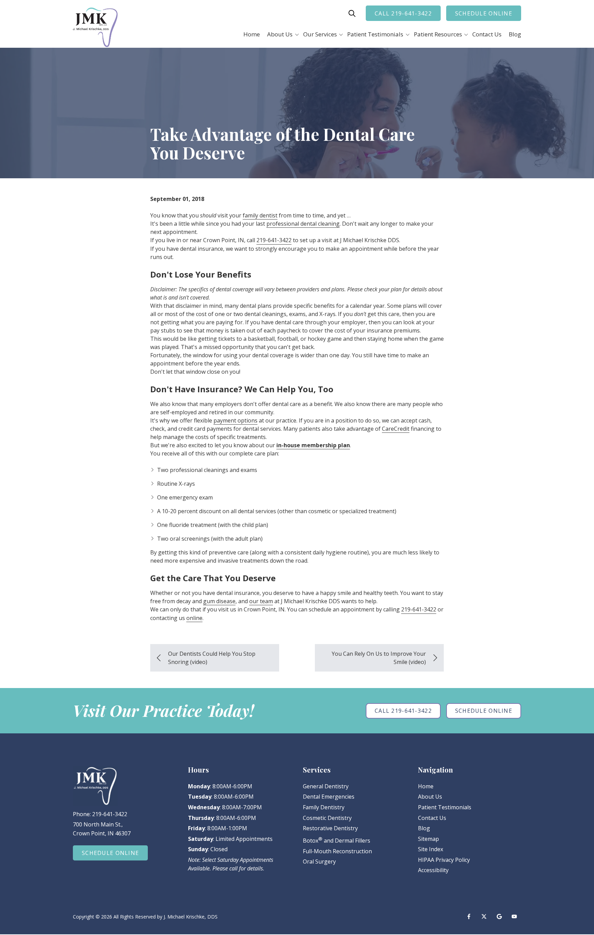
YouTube (514, 916)
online (194, 618)
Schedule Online (483, 13)
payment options (235, 420)
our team (261, 601)
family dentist (260, 215)
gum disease (219, 601)
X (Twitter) (484, 916)
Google (499, 916)
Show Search (352, 13)
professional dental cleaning (303, 223)
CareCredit (395, 428)
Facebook (469, 916)
